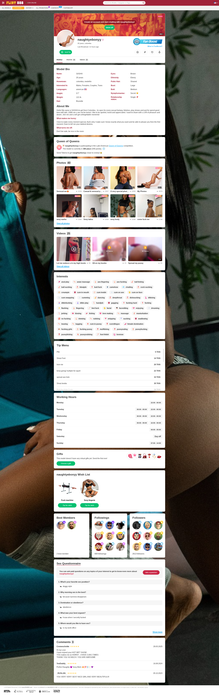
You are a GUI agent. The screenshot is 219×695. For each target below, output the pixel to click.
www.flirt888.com (27, 687)
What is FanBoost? (154, 46)
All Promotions (42, 8)
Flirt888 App (68, 8)
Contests (55, 8)
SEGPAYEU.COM (52, 687)
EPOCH (42, 687)
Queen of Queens (116, 146)
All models (6, 8)
